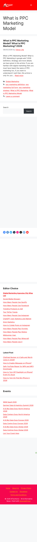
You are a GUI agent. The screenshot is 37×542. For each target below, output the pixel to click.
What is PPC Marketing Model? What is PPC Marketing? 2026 (16, 43)
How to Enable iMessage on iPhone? (17, 363)
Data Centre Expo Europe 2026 (15, 423)
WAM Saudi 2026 (10, 402)
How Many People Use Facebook (16, 305)
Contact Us (14, 492)
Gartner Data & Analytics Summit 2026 (18, 405)
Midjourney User (9, 335)
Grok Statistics (9, 322)
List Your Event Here (11, 433)
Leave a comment (13, 96)
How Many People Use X (12, 342)
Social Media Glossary (11, 299)
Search (5, 107)
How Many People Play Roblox (15, 332)
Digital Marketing (12, 81)
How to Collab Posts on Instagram (16, 325)
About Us (15, 488)
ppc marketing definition (15, 84)
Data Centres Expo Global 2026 (15, 430)
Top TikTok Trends (10, 312)
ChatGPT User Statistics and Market (17, 319)
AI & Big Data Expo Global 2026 (15, 427)
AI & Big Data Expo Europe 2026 (16, 420)
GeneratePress (25, 501)
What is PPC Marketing (19, 90)
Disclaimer (23, 492)
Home (8, 488)
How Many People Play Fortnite (15, 329)
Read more (19, 75)
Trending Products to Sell (13, 309)
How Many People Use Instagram (16, 315)
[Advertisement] (18, 260)
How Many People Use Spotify (15, 302)
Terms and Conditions (18, 495)
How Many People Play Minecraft (16, 338)
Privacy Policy (26, 488)
